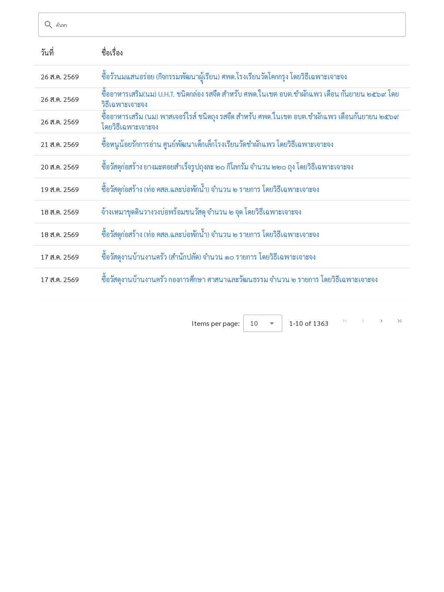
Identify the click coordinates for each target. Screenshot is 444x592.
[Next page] (381, 321)
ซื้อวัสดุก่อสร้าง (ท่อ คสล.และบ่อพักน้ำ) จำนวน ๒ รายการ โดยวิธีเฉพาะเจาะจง (210, 189)
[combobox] (262, 323)
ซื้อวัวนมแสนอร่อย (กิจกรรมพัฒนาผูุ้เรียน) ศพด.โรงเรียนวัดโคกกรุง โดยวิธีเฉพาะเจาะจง (224, 76)
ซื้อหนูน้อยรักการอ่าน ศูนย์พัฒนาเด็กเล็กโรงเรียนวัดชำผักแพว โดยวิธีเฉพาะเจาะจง (217, 144)
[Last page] (399, 321)
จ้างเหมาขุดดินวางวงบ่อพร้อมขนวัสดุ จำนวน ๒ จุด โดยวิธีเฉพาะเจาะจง (201, 211)
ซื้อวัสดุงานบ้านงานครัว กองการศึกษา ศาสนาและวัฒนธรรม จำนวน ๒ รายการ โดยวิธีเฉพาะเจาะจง (239, 279)
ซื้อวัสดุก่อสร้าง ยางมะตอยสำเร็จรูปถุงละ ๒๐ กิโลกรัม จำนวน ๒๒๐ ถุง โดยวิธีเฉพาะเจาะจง (227, 166)
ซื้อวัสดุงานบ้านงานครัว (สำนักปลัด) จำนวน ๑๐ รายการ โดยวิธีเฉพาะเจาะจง (208, 256)
